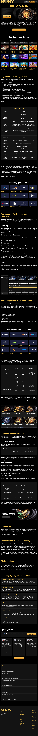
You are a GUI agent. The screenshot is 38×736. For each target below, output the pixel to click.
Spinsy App (4, 687)
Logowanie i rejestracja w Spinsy (8, 671)
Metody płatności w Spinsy (7, 682)
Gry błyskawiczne (23, 42)
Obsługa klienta (5, 692)
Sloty (32, 42)
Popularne (4, 42)
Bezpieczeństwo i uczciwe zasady (8, 689)
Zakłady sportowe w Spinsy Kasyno (8, 680)
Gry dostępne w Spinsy (6, 668)
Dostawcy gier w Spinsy (6, 675)
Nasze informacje (5, 673)
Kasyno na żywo (13, 42)
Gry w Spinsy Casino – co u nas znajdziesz (10, 678)
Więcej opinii (19, 658)
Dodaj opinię (31, 634)
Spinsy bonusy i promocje (7, 685)
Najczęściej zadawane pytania (7, 694)
